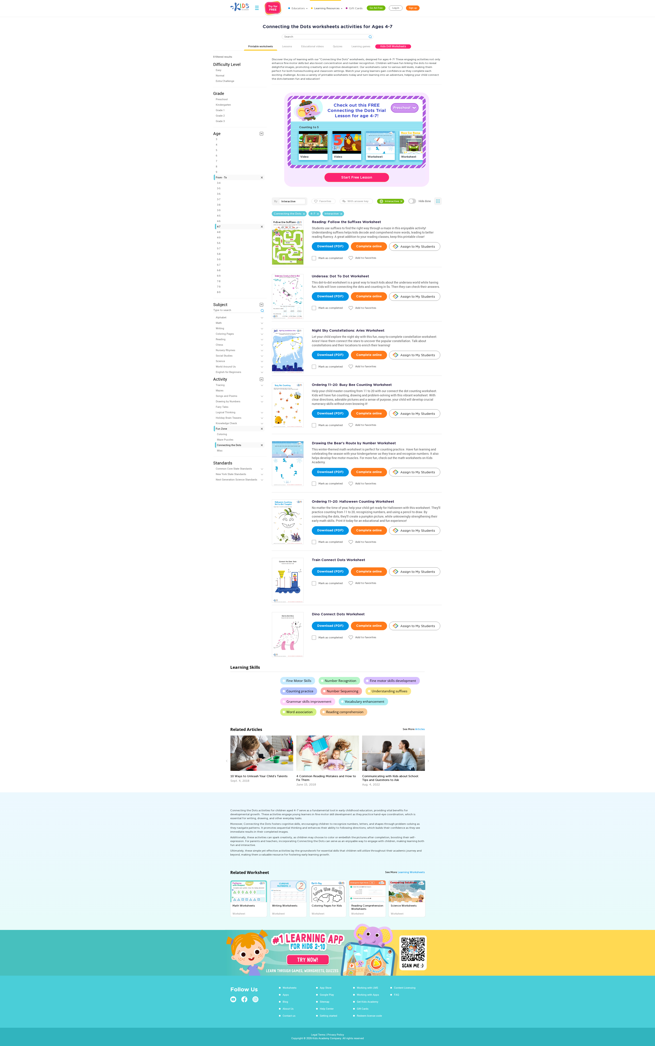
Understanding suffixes (389, 691)
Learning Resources (326, 8)
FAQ (396, 994)
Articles (420, 729)
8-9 (218, 292)
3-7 (218, 199)
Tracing (220, 385)
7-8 (218, 281)
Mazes (219, 390)
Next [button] (428, 761)
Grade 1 (220, 110)
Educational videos (312, 46)
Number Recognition (340, 681)
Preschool (222, 99)
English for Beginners (228, 372)
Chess (219, 344)
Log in (395, 7)
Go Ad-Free (376, 7)
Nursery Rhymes (225, 350)
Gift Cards (355, 8)
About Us (288, 1008)
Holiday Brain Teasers (228, 417)
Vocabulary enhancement (364, 701)
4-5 (218, 215)
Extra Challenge (225, 81)
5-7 (218, 248)
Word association (299, 712)
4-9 (218, 237)
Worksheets (289, 987)
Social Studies (224, 355)
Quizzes (337, 46)
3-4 (218, 183)
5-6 (218, 243)
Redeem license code (369, 1015)
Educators (298, 8)
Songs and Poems (226, 396)
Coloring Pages (225, 333)
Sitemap (324, 1001)
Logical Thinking (225, 412)
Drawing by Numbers (228, 401)
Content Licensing (405, 987)
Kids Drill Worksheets (393, 46)
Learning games (361, 46)
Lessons (287, 46)
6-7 (218, 264)
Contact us (289, 1015)
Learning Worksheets (411, 872)
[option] (261, 761)
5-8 (218, 254)
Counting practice (299, 691)
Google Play (327, 994)
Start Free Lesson (356, 177)
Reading (220, 339)
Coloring (222, 434)
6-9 (218, 275)
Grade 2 (220, 115)
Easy (218, 70)
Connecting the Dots (229, 445)
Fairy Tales (222, 406)
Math (219, 322)
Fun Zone (221, 428)
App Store (325, 987)
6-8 (218, 270)
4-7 (218, 226)
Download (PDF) (330, 246)
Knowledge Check (226, 423)
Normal (220, 75)
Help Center (327, 1008)
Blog (285, 1001)
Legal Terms (318, 1034)
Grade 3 (220, 121)
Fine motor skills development (393, 681)
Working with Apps (368, 994)
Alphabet (221, 317)
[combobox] (292, 201)
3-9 (218, 210)
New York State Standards (231, 474)
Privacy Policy (335, 1034)
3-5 (218, 188)
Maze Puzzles (225, 439)
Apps (286, 994)
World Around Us (226, 366)
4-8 (218, 232)
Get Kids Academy (367, 1001)
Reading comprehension (344, 712)
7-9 (218, 286)
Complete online (369, 246)
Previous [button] (227, 761)
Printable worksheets (260, 46)
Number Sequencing (342, 691)
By (275, 201)
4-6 (218, 221)
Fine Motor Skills (298, 681)
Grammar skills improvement (308, 701)
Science (220, 361)
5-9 (218, 259)
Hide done (425, 201)
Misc (220, 450)
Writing (220, 328)
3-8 (218, 204)
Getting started (328, 1015)
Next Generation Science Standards (236, 479)
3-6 (218, 193)
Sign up (413, 7)
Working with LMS (367, 987)
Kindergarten (223, 104)
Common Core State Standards (234, 468)
